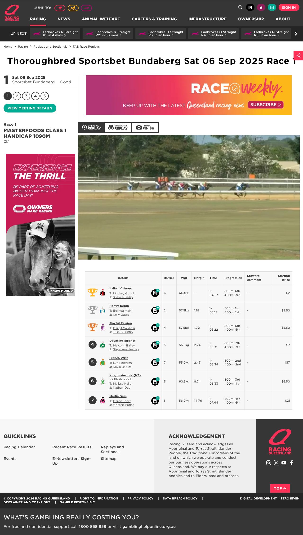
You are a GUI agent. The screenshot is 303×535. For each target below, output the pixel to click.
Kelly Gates (121, 314)
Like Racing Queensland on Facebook (291, 462)
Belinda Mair (122, 310)
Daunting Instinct (122, 340)
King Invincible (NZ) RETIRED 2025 (125, 376)
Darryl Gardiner (124, 328)
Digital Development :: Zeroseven (269, 498)
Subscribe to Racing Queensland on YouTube (284, 462)
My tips (261, 7)
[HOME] (14, 13)
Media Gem (118, 396)
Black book (250, 7)
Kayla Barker (122, 367)
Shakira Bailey (123, 297)
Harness (73, 8)
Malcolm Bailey (124, 345)
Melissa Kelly (122, 383)
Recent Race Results (71, 447)
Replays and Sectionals (112, 449)
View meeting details (30, 108)
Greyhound (86, 8)
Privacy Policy (140, 498)
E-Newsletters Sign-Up (71, 461)
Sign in (289, 7)
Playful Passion (120, 323)
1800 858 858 (92, 526)
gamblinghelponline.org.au (149, 526)
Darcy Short (122, 401)
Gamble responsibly (77, 502)
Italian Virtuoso (120, 288)
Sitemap (109, 459)
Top (278, 488)
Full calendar (272, 7)
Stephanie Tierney (126, 349)
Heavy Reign (119, 306)
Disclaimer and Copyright (27, 502)
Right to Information (99, 498)
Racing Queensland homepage (280, 442)
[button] (55, 33)
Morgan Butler (123, 405)
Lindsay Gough (124, 293)
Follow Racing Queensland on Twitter (276, 462)
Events (10, 459)
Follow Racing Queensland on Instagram (268, 462)
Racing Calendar (19, 447)
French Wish (118, 358)
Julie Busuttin (123, 332)
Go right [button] (295, 33)
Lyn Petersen (122, 362)
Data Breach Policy (180, 498)
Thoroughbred (59, 8)
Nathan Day (121, 387)
